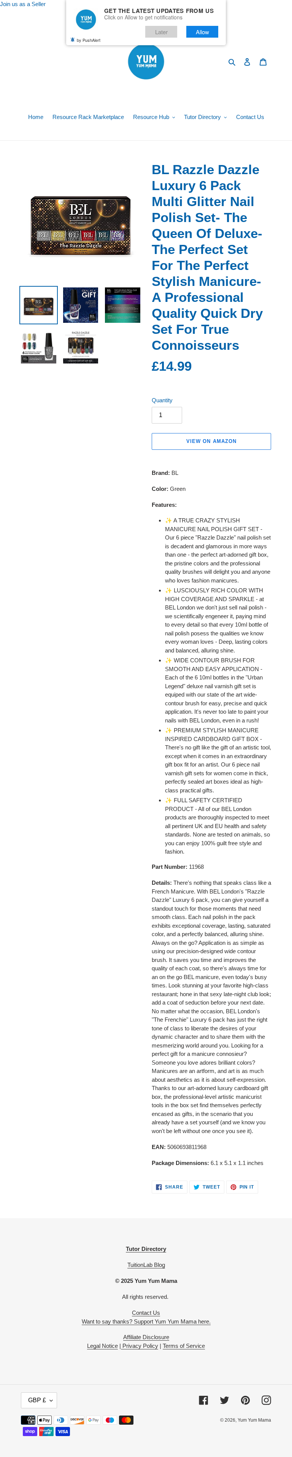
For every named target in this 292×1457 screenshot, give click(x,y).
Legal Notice (102, 1346)
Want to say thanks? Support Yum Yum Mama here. (146, 1321)
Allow (202, 32)
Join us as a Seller (23, 4)
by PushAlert (88, 40)
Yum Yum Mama (254, 1420)
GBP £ (37, 1400)
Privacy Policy (139, 1346)
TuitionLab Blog (146, 1265)
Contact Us (146, 1312)
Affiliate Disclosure (146, 1337)
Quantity (162, 400)
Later (161, 32)
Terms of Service (184, 1346)
